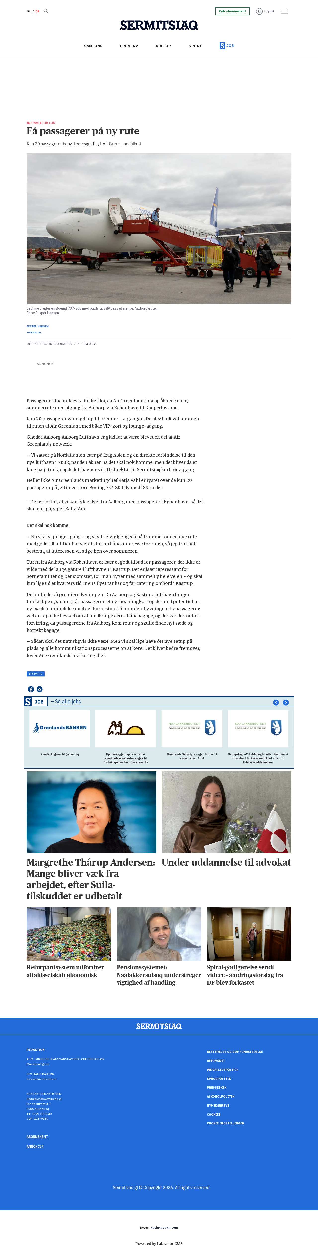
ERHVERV (129, 45)
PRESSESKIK (216, 1087)
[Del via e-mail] (40, 689)
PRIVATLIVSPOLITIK (223, 1070)
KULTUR (163, 45)
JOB (230, 45)
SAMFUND (93, 45)
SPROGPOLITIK (219, 1079)
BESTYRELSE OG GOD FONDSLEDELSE (235, 1052)
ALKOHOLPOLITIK (221, 1096)
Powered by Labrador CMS (159, 1243)
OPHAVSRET (216, 1061)
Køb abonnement (232, 11)
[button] (276, 702)
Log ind (269, 11)
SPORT (195, 45)
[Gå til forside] (159, 25)
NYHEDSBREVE (218, 1105)
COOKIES (214, 1114)
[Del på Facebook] (31, 689)
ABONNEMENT (37, 1136)
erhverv (36, 674)
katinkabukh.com (164, 1227)
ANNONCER (35, 1146)
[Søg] (45, 11)
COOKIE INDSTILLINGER (225, 1123)
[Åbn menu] (282, 11)
